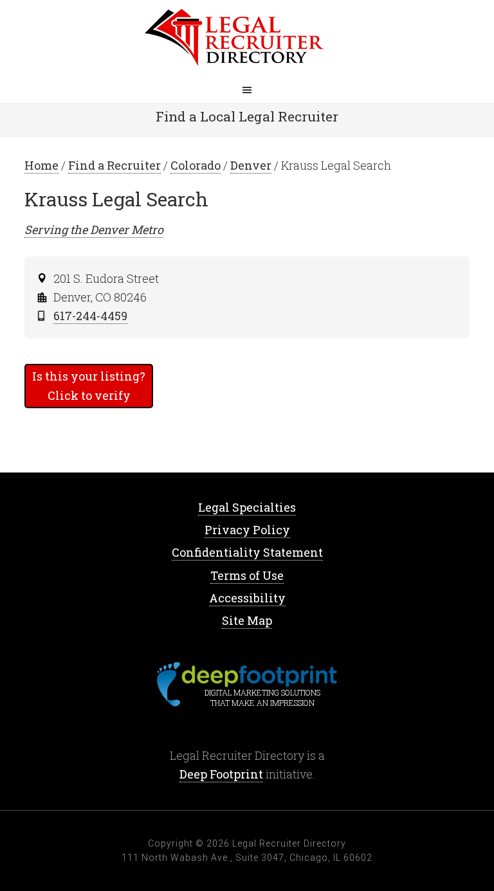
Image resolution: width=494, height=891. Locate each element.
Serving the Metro (93, 229)
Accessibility (247, 598)
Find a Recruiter (114, 165)
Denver (250, 165)
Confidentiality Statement (247, 552)
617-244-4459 (90, 315)
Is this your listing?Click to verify (88, 385)
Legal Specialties (247, 507)
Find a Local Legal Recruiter (247, 116)
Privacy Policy (247, 529)
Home (247, 38)
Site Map (247, 620)
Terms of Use (247, 575)
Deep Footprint (221, 774)
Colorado (195, 165)
